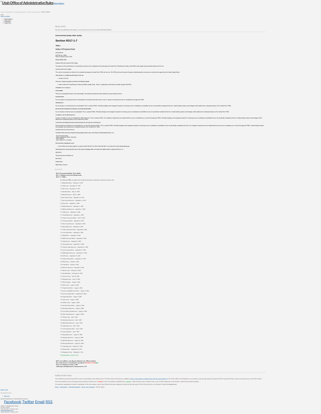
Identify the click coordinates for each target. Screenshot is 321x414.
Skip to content (5, 16)
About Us (7, 396)
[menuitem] (162, 19)
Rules (2, 12)
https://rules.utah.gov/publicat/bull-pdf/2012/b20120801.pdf (149, 379)
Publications (9, 12)
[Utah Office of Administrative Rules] (27, 3)
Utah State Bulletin (20, 12)
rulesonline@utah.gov (7, 410)
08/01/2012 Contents (33, 12)
